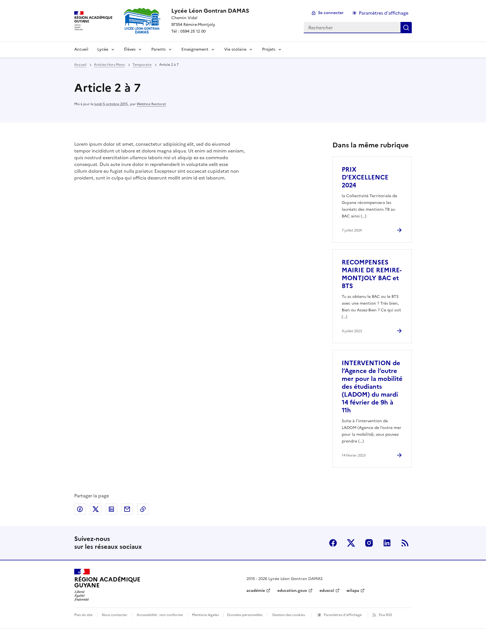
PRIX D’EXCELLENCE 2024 (365, 177)
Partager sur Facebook (80, 509)
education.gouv (292, 591)
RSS (405, 543)
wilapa (352, 591)
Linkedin (387, 543)
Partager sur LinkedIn (111, 509)
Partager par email (127, 509)
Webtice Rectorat (151, 104)
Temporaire (142, 64)
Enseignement (194, 49)
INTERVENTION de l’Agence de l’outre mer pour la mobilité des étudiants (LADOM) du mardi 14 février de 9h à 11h (372, 386)
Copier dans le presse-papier (142, 509)
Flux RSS (385, 614)
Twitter (351, 543)
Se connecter (331, 13)
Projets (268, 49)
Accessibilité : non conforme (160, 614)
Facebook (333, 543)
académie (255, 591)
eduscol (327, 591)
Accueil (81, 49)
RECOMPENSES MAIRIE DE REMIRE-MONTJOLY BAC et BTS (372, 274)
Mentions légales (205, 614)
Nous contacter (114, 614)
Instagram (369, 543)
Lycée (102, 49)
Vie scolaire (235, 49)
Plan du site (83, 614)
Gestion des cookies (288, 614)
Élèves (130, 49)
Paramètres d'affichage (383, 13)
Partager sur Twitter (95, 509)
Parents (158, 49)
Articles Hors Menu (109, 64)
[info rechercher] (406, 27)
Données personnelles (244, 614)
